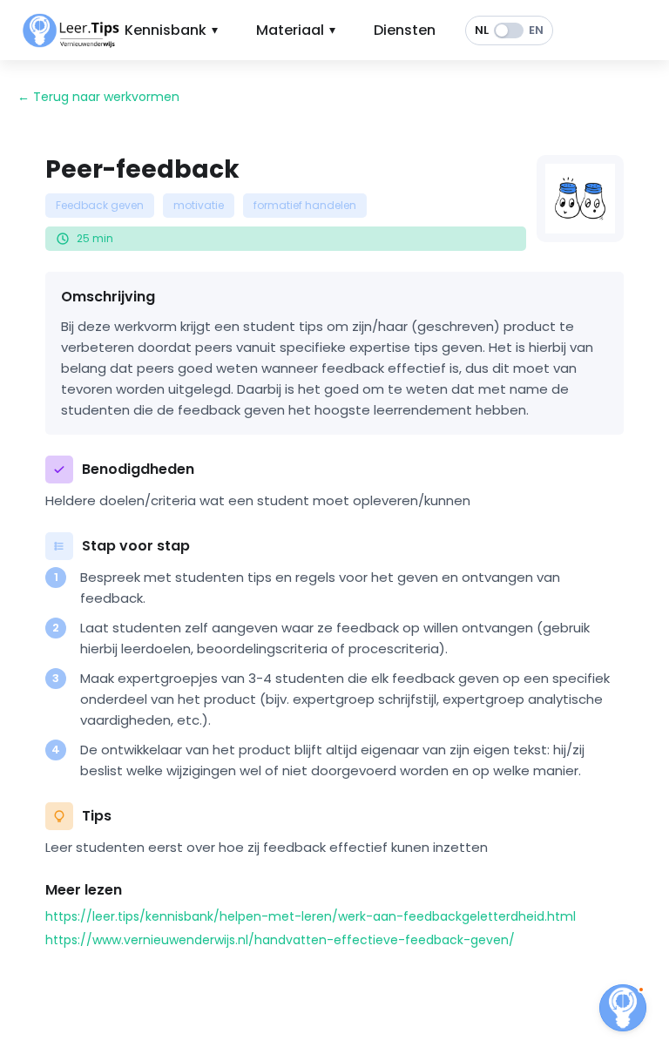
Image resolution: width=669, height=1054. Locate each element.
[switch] (509, 30)
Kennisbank (171, 30)
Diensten (405, 30)
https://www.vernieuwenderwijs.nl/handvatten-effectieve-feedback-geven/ (280, 940)
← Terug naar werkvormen (98, 96)
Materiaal (295, 30)
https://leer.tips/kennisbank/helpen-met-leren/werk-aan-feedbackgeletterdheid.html (310, 916)
